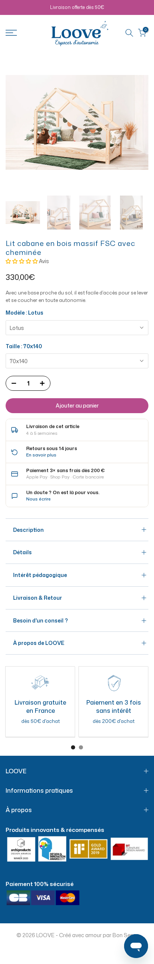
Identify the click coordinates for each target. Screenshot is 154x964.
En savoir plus (41, 455)
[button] (22, 261)
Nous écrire (38, 499)
